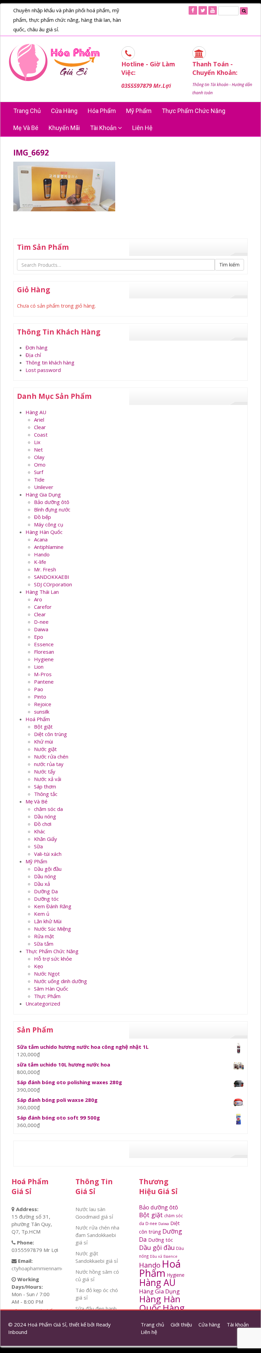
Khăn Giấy (45, 838)
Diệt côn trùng (50, 734)
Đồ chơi (42, 823)
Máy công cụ (48, 524)
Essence (44, 644)
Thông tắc (45, 793)
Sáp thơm (45, 786)
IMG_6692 (31, 152)
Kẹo (38, 966)
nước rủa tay (49, 764)
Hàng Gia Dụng (43, 494)
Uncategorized (42, 1003)
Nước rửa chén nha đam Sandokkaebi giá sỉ (97, 1235)
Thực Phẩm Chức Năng (193, 110)
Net (38, 449)
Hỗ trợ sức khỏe (53, 958)
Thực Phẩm (47, 996)
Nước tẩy (44, 771)
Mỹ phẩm (139, 110)
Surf (38, 472)
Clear (40, 427)
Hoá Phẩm (37, 719)
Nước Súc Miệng (52, 928)
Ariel (39, 419)
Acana (41, 539)
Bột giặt (43, 726)
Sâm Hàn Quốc (51, 988)
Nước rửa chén (51, 756)
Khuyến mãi (64, 127)
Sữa (38, 846)
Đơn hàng (36, 347)
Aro (38, 599)
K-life (40, 561)
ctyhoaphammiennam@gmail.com (50, 1268)
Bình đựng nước (52, 509)
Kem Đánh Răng (52, 906)
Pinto (40, 696)
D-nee (41, 621)
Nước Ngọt (47, 973)
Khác (39, 831)
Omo (40, 464)
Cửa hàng (64, 110)
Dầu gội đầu (48, 868)
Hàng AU (35, 412)
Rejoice (42, 704)
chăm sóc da (48, 808)
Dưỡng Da (46, 891)
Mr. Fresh (45, 569)
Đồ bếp (42, 517)
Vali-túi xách (48, 853)
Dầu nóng (45, 816)
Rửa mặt (44, 936)
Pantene (44, 681)
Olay (39, 457)
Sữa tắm (43, 943)
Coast (41, 434)
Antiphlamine (49, 546)
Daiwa (41, 629)
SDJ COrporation (53, 584)
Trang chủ (27, 110)
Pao (38, 689)
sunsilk (41, 711)
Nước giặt (45, 749)
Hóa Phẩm (102, 110)
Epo (38, 636)
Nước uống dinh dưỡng (60, 981)
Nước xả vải (47, 779)
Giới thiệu (181, 1324)
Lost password (43, 369)
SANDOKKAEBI (51, 576)
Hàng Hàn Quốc (44, 531)
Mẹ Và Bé (25, 127)
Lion (39, 666)
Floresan (44, 651)
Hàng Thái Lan (42, 591)
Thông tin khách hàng (49, 362)
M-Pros (43, 674)
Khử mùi (43, 741)
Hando (42, 554)
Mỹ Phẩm (36, 861)
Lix (37, 442)
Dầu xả (42, 883)
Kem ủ (41, 913)
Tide (39, 479)
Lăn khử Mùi (48, 921)
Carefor (43, 606)
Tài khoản (104, 127)
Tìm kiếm (229, 264)
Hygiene (44, 659)
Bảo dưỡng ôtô (51, 502)
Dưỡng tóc (46, 898)
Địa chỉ (33, 355)
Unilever (43, 487)
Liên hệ (142, 127)
